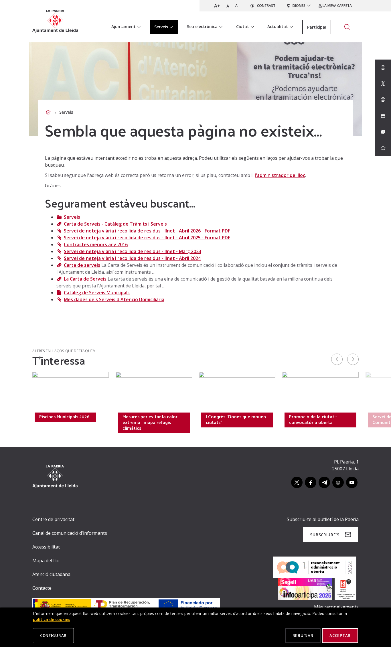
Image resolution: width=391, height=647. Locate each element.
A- (237, 5)
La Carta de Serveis (85, 279)
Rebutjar (303, 635)
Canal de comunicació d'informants (69, 533)
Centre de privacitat (53, 519)
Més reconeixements (336, 607)
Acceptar (340, 635)
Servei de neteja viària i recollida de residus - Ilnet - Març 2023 (132, 251)
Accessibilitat (46, 547)
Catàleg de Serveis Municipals (97, 292)
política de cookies (51, 619)
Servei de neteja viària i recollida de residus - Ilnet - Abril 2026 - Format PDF (147, 231)
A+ (217, 6)
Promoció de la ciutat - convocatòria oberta (313, 419)
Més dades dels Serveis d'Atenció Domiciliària (114, 299)
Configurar (53, 635)
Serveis (72, 217)
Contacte (42, 588)
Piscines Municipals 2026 (64, 417)
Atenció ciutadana (51, 574)
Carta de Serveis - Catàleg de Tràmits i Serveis (115, 224)
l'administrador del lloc (280, 175)
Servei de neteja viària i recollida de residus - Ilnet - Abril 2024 (132, 258)
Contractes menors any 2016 (96, 244)
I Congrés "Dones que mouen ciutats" (236, 419)
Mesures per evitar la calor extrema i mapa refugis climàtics (150, 422)
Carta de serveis (82, 265)
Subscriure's (324, 534)
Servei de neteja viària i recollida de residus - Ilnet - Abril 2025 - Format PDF (147, 237)
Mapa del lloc (46, 560)
